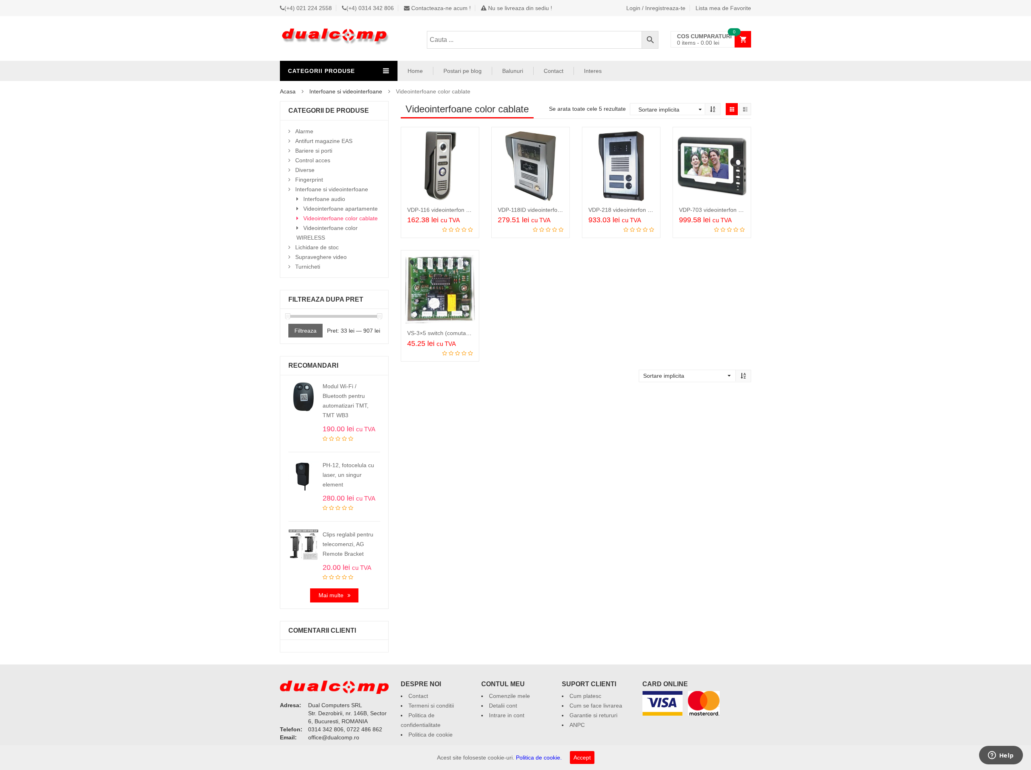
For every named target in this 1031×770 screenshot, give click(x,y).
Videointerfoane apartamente (340, 208)
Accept (582, 757)
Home (415, 71)
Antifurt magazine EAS (323, 141)
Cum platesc (585, 696)
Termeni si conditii (431, 705)
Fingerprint (309, 179)
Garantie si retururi (593, 715)
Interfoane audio (324, 199)
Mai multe (331, 595)
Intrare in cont (506, 715)
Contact (553, 71)
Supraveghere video (321, 257)
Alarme (304, 131)
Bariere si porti (313, 150)
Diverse (305, 170)
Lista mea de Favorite (723, 8)
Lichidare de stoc (317, 247)
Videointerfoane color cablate (340, 218)
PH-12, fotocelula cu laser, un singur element (348, 475)
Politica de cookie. (539, 757)
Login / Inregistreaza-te (655, 8)
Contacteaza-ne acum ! (440, 8)
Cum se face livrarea (595, 705)
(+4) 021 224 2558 (308, 8)
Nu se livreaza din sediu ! (519, 8)
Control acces (312, 160)
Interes (593, 71)
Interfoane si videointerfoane (345, 91)
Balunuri (512, 71)
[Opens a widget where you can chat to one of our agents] (1001, 756)
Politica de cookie (430, 734)
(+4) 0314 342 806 (370, 8)
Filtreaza (305, 330)
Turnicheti (307, 266)
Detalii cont (503, 705)
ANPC (577, 725)
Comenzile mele (509, 696)
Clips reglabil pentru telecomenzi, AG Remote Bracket (348, 544)
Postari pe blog (462, 71)
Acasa (288, 91)
